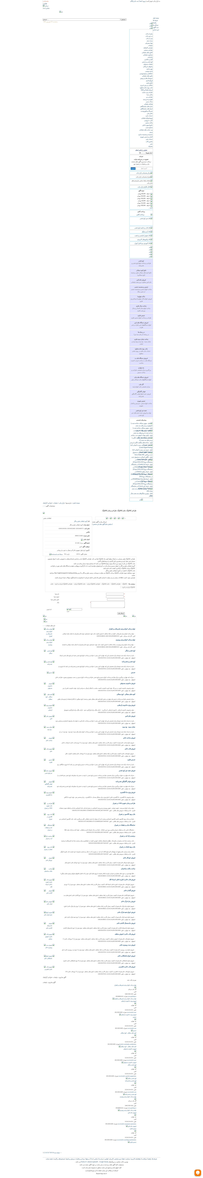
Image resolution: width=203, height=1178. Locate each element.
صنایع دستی (149, 127)
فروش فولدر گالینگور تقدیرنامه (125, 781)
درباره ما (101, 1159)
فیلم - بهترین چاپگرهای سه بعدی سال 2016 (141, 495)
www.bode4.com (131, 1028)
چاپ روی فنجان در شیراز (127, 847)
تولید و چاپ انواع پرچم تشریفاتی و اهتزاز (122, 629)
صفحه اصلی (76, 503)
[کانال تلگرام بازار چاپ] (145, 187)
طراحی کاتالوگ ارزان (93, 584)
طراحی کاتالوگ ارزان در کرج (63, 584)
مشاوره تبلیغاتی (147, 55)
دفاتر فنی (149, 113)
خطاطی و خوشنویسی (146, 73)
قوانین (106, 1159)
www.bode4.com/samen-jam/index (126, 1124)
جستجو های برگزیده (59, 1159)
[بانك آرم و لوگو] (147, 232)
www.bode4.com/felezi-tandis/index (126, 1139)
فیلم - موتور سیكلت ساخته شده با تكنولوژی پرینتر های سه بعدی (142, 429)
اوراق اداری (149, 80)
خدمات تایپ (149, 116)
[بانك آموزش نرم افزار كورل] (143, 243)
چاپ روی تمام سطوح (146, 87)
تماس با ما (94, 1159)
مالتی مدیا (149, 95)
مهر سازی (149, 69)
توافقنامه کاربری (136, 1159)
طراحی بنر (149, 97)
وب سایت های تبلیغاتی (145, 130)
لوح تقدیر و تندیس (147, 62)
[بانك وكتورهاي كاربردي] (144, 239)
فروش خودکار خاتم (129, 858)
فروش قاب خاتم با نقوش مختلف (125, 934)
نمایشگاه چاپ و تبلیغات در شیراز (124, 825)
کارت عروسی (148, 120)
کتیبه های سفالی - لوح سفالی (126, 694)
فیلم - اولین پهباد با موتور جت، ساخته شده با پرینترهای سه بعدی (141, 436)
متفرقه (150, 146)
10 (53, 1153)
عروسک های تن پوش (146, 78)
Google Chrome (103, 1162)
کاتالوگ (124, 584)
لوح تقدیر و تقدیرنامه (128, 661)
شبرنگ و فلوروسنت (146, 111)
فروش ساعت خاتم (129, 738)
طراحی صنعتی (148, 50)
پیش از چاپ (149, 34)
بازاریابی (150, 57)
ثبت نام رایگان (134, 1)
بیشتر (150, 496)
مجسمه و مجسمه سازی (145, 134)
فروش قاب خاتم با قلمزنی (127, 967)
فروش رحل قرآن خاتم (128, 901)
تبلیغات (150, 45)
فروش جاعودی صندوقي (127, 683)
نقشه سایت (49, 1159)
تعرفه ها (155, 20)
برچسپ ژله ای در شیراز (127, 836)
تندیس (133, 672)
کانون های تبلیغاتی (147, 52)
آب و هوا (88, 1159)
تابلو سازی (149, 83)
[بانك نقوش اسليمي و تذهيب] (143, 235)
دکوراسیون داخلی (147, 125)
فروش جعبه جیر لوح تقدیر (127, 770)
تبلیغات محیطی (147, 64)
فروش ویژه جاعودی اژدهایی (126, 705)
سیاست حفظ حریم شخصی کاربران (119, 1159)
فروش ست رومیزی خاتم (127, 945)
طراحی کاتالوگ (115, 584)
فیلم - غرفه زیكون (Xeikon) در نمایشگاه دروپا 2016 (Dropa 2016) (142, 473)
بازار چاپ (61, 503)
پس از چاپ (149, 38)
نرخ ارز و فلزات (80, 1159)
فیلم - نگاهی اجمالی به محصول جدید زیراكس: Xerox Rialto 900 (141, 458)
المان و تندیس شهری (146, 137)
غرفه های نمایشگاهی (146, 109)
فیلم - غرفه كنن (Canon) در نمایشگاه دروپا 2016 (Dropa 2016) (141, 487)
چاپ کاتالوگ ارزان (79, 584)
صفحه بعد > (57, 1153)
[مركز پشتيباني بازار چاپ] (144, 173)
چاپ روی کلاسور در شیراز (127, 814)
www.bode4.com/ (131, 1012)
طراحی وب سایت (147, 92)
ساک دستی (149, 102)
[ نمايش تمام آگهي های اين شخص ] (102, 524)
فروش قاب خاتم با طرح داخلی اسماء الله (122, 879)
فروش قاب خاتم (130, 749)
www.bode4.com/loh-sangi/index (127, 1076)
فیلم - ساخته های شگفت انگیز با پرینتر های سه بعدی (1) (141, 444)
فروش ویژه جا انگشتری (127, 792)
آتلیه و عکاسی (148, 59)
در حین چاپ (149, 36)
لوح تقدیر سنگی (130, 651)
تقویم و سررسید (147, 99)
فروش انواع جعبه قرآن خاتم (126, 912)
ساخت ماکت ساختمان (128, 869)
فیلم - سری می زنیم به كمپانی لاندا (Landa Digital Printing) (142, 451)
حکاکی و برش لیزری (146, 85)
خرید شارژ (156, 30)
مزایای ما (155, 25)
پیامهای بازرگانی (147, 66)
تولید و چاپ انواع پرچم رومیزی (125, 640)
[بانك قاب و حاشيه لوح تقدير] (143, 228)
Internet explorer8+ (93, 1162)
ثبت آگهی (155, 27)
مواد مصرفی (148, 43)
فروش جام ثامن (130, 716)
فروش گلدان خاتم (129, 890)
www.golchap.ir (132, 996)
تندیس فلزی (131, 760)
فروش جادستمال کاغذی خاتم (126, 923)
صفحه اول (156, 18)
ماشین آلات (149, 141)
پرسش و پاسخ (70, 1159)
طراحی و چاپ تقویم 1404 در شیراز (124, 803)
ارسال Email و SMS (146, 90)
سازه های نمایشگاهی (146, 106)
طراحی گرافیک (147, 48)
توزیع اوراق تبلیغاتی (146, 118)
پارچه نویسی (148, 71)
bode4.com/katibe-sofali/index (128, 1044)
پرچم (151, 132)
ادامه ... (150, 208)
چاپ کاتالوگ (105, 584)
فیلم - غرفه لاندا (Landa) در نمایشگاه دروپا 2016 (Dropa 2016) (141, 466)
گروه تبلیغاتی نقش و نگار (80, 521)
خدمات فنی (149, 139)
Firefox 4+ (84, 1162)
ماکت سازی (148, 123)
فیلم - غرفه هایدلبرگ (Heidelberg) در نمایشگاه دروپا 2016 (141, 480)
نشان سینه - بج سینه (128, 727)
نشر (151, 144)
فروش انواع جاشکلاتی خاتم (126, 956)
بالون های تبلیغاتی (147, 76)
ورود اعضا (142, 1)
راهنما (154, 23)
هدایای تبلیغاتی (148, 104)
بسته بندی (149, 41)
